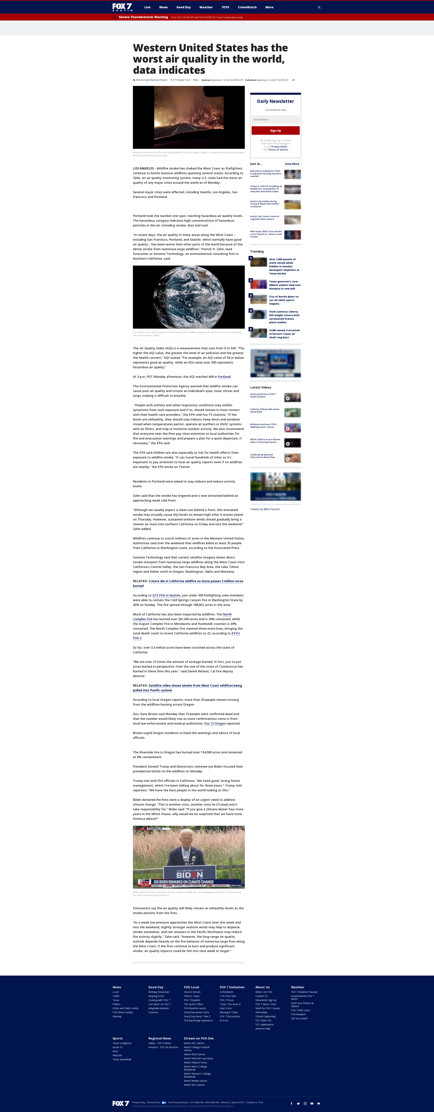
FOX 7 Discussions (230, 1016)
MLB (115, 1051)
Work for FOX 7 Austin (267, 1008)
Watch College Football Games (196, 1049)
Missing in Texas (229, 1012)
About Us (262, 987)
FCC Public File (263, 1020)
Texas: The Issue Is (230, 1004)
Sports (118, 1038)
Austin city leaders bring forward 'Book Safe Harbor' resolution (265, 203)
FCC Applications (264, 1024)
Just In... (256, 164)
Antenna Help (262, 1028)
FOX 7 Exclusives (232, 987)
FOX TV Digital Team (180, 79)
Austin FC (118, 1047)
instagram (305, 1103)
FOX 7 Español (192, 1000)
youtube (312, 1103)
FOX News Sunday (123, 1012)
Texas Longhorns (122, 1043)
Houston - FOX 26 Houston (163, 1047)
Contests (153, 1012)
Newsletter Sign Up (266, 1000)
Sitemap (117, 1016)
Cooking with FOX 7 (159, 1000)
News (195, 79)
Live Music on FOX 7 (159, 1004)
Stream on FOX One (199, 1038)
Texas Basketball (122, 1059)
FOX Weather (298, 1014)
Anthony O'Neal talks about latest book (264, 410)
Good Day (155, 987)
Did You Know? (299, 1018)
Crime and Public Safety (126, 1008)
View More (292, 164)
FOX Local (191, 987)
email (318, 1103)
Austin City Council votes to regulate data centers (264, 218)
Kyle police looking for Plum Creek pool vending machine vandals (265, 173)
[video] (292, 397)
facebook (291, 1103)
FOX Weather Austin (195, 1008)
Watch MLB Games (194, 1054)
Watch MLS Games (194, 1084)
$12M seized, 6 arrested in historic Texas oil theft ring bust (284, 333)
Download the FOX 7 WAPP (302, 997)
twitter (298, 1103)
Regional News (159, 1038)
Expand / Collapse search (319, 7)
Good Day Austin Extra (196, 1012)
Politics (116, 1004)
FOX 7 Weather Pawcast (304, 992)
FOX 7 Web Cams (300, 1010)
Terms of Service (278, 149)
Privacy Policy (279, 146)
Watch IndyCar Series (195, 1062)
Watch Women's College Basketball (197, 1075)
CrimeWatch (226, 992)
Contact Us (261, 996)
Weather (297, 987)
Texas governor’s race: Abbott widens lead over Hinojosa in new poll (285, 285)
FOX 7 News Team (265, 1004)
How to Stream (192, 992)
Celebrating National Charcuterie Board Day (262, 456)
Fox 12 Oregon (215, 723)
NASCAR (117, 1055)
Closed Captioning (265, 1016)
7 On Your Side (228, 996)
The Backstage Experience (198, 1020)
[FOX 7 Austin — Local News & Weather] (124, 7)
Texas (116, 1000)
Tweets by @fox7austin (265, 509)
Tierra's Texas (191, 996)
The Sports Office (193, 1004)
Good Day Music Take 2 (197, 1016)
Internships (261, 1012)
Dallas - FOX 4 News (159, 1043)
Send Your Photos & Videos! (302, 1004)
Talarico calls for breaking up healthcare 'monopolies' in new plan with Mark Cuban (266, 188)
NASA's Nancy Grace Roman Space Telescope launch (265, 441)
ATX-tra (224, 1020)
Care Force (226, 1008)
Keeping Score (156, 996)
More (269, 7)
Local (116, 992)
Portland (224, 377)
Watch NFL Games (194, 1043)
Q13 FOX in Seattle (166, 595)
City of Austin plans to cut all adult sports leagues (283, 300)
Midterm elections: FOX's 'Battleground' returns (263, 425)
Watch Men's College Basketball (195, 1068)
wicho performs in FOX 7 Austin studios (263, 395)
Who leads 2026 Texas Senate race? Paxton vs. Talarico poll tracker (266, 234)
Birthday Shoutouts (159, 992)
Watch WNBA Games (195, 1080)
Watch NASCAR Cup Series (198, 1058)
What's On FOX (263, 992)
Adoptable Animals (158, 1008)
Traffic (116, 996)
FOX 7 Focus (227, 1000)
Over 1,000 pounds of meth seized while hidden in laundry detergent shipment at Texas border (284, 266)
